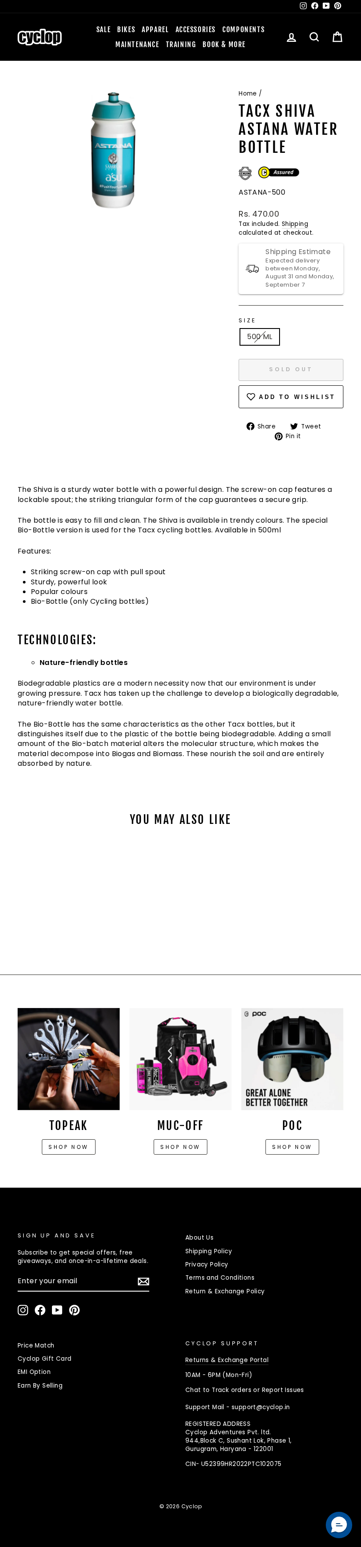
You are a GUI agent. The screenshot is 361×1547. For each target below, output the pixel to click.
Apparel (155, 29)
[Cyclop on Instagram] (23, 1310)
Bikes (126, 29)
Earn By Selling (40, 1385)
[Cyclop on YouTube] (57, 1310)
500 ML (259, 337)
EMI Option (34, 1372)
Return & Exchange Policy (225, 1291)
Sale (103, 29)
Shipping (295, 224)
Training (181, 44)
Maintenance (137, 44)
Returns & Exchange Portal (227, 1360)
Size (247, 320)
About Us (199, 1237)
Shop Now (180, 1147)
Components (243, 29)
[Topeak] (69, 1059)
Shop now (68, 1147)
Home (248, 93)
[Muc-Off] (180, 1059)
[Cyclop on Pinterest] (74, 1310)
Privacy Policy (206, 1264)
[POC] (292, 1059)
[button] (339, 1525)
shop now (292, 1147)
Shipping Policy (208, 1251)
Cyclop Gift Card (44, 1359)
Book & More (224, 44)
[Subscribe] (143, 1281)
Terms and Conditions (219, 1278)
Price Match (36, 1345)
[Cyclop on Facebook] (40, 1310)
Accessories (196, 29)
